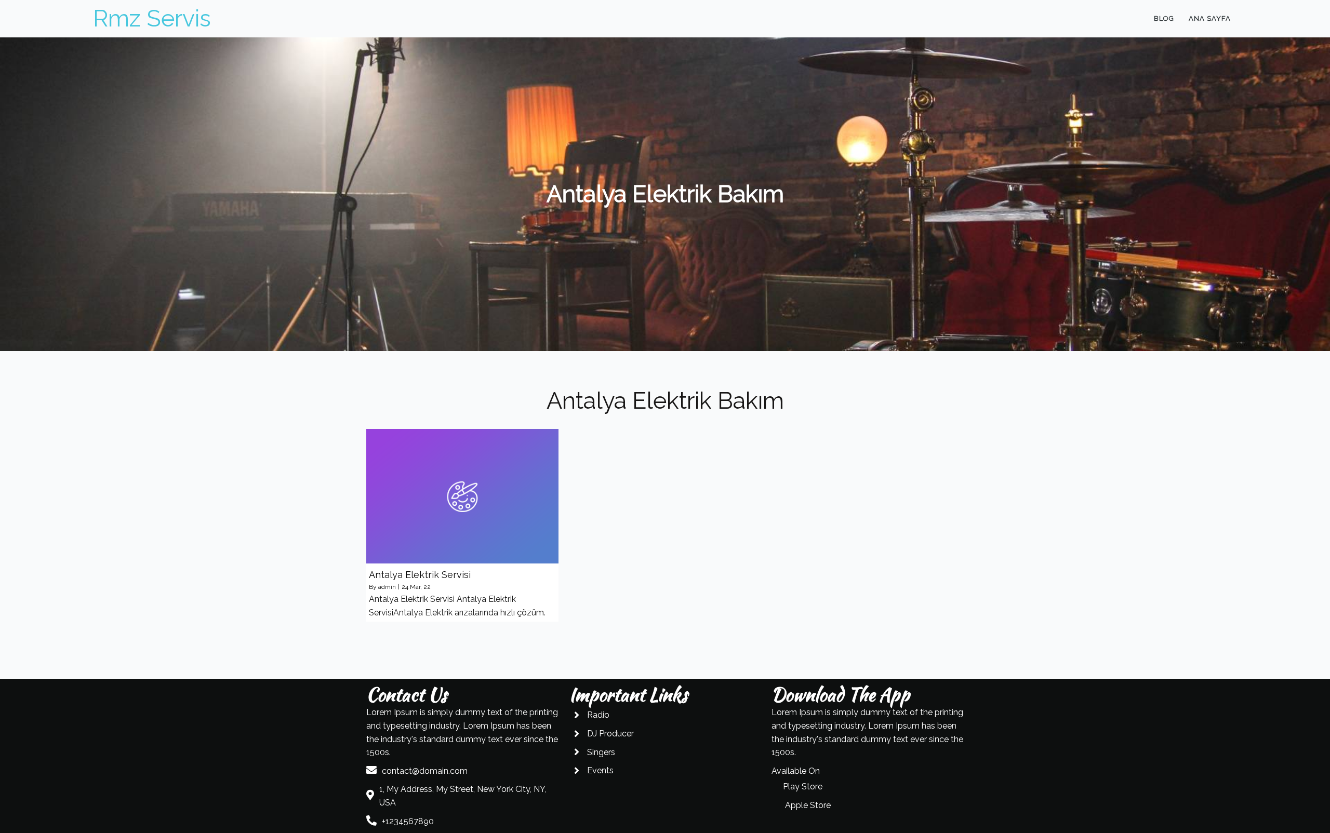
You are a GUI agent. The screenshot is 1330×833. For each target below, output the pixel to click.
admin (387, 586)
